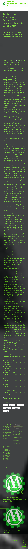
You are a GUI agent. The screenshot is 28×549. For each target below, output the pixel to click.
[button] (22, 3)
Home (24, 540)
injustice (12, 362)
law (21, 148)
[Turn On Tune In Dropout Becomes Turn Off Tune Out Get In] (8, 431)
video (8, 364)
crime (6, 362)
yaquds (10, 60)
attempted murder (12, 272)
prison (5, 79)
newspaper (9, 164)
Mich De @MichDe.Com (12, 3)
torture (12, 72)
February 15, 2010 (15, 466)
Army (4, 207)
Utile (24, 544)
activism (12, 467)
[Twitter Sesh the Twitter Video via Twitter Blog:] (8, 453)
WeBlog (24, 546)
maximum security (10, 186)
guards (10, 79)
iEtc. (24, 542)
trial (4, 277)
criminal (10, 279)
